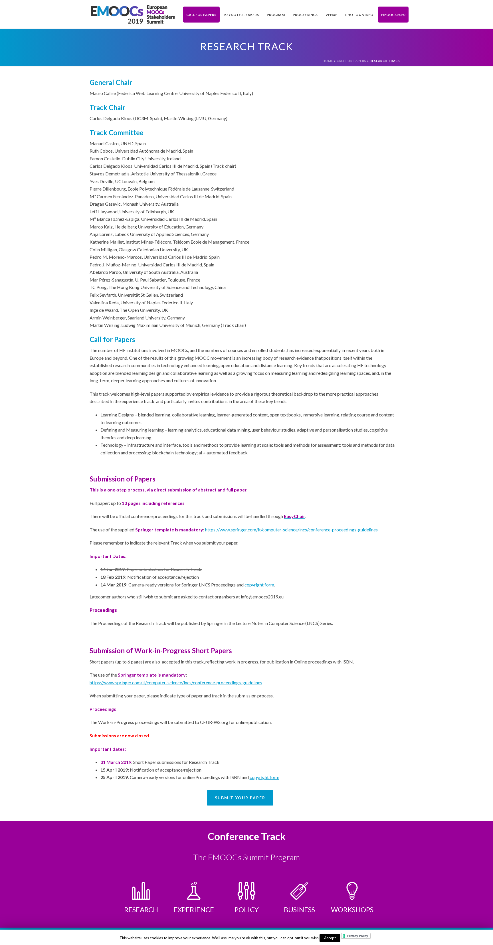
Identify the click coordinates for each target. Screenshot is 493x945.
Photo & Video (359, 15)
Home (328, 60)
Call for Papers (201, 15)
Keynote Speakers (241, 15)
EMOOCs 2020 (393, 15)
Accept (330, 938)
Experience (193, 909)
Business (299, 909)
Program (276, 15)
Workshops (352, 909)
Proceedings (305, 15)
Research (141, 909)
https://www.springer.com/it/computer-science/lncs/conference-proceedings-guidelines (291, 529)
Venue (331, 15)
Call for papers (351, 60)
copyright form (259, 584)
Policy (247, 909)
